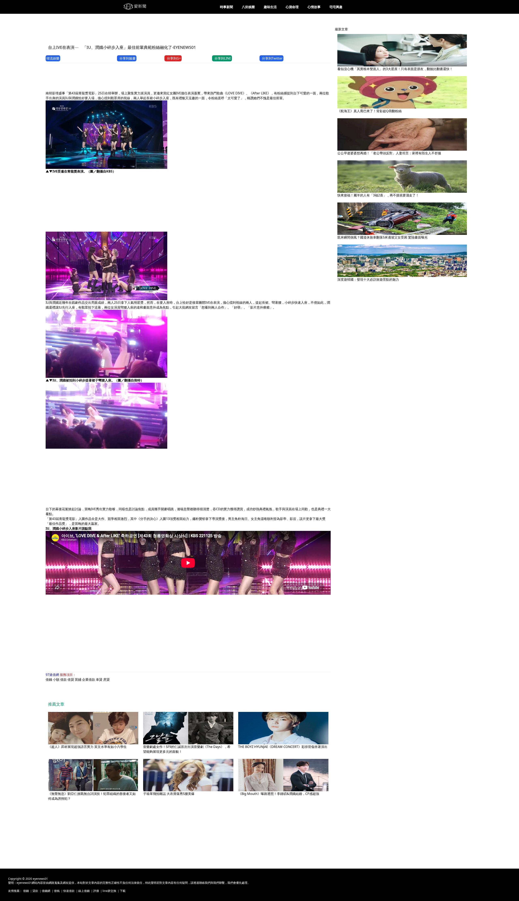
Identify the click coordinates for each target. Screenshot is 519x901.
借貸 (71, 679)
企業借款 (88, 679)
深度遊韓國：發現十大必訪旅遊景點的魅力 (368, 279)
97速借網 (52, 674)
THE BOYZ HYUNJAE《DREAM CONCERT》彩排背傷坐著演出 (282, 746)
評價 (96, 891)
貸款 (35, 891)
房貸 (106, 679)
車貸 (99, 679)
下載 (122, 891)
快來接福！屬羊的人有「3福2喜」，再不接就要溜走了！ (378, 195)
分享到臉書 (127, 58)
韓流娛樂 (52, 58)
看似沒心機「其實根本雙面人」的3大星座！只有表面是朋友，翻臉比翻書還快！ (395, 69)
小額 (56, 679)
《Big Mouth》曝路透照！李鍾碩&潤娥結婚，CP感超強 (278, 793)
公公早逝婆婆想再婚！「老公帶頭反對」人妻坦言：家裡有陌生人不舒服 (389, 153)
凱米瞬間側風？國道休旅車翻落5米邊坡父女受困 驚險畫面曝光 (382, 237)
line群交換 (109, 891)
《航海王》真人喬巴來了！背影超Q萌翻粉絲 (369, 111)
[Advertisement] (119, 32)
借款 (63, 679)
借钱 (57, 891)
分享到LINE (222, 58)
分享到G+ (174, 58)
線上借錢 (84, 891)
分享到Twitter (272, 58)
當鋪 (78, 679)
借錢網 (46, 891)
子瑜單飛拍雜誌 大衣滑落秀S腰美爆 (168, 793)
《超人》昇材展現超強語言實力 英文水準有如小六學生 (87, 746)
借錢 (49, 679)
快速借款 (69, 891)
